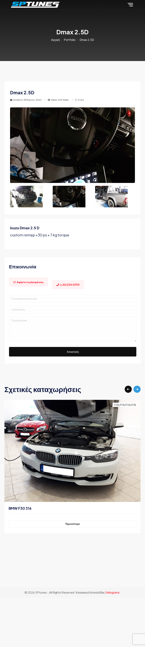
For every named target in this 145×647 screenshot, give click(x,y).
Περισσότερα (72, 523)
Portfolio (70, 40)
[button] (128, 389)
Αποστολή (73, 351)
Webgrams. (112, 592)
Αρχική (55, 40)
